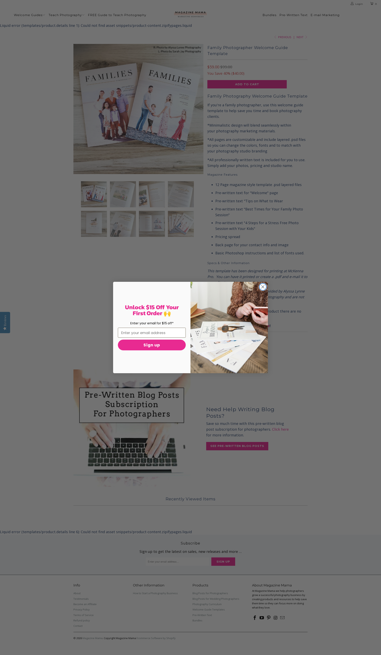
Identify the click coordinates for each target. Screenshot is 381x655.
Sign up (151, 345)
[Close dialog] (262, 286)
